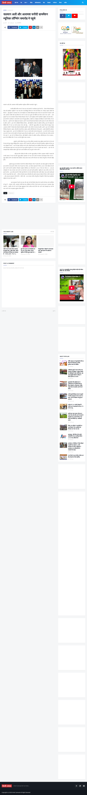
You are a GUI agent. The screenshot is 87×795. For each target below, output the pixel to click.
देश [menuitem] (21, 2)
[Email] (37, 27)
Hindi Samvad (16, 792)
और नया (4, 311)
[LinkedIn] (34, 27)
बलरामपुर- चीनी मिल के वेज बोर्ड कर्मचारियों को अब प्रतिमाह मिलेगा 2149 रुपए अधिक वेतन (75, 436)
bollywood (10, 10)
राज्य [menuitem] (25, 2)
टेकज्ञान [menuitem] (49, 2)
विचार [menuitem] (60, 2)
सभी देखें (52, 231)
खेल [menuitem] (44, 2)
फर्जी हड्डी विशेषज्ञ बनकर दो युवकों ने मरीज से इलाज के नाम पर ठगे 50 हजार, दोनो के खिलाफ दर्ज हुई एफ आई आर (75, 396)
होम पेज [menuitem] (16, 2)
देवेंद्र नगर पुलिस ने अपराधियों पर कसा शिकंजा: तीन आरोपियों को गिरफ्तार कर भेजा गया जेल (75, 427)
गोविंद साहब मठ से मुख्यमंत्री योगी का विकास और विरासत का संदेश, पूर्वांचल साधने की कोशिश (76, 362)
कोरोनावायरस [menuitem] (38, 2)
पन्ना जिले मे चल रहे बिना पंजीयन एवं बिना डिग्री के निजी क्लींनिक (75, 456)
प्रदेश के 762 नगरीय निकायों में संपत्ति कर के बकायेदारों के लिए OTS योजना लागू (75, 406)
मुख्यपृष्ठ (5, 10)
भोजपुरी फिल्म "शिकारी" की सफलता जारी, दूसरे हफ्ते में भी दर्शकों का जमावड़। (45, 250)
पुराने (54, 311)
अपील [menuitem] (65, 2)
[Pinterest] (30, 27)
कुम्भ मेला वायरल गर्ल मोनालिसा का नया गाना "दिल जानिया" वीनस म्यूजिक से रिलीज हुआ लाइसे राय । (28, 250)
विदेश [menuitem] (31, 2)
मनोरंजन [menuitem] (55, 2)
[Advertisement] (28, 45)
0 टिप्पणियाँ (19, 23)
